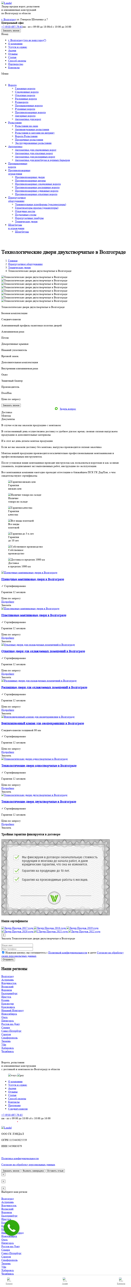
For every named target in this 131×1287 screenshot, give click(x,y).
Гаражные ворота (25, 88)
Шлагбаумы (22, 231)
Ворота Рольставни (26, 136)
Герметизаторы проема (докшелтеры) (36, 207)
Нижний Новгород (12, 1010)
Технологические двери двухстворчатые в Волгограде (38, 801)
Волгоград (7, 976)
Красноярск (8, 1007)
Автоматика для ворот (28, 119)
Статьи (12, 57)
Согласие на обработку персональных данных (28, 1164)
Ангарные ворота (25, 115)
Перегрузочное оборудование (25, 264)
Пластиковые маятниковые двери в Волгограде (33, 615)
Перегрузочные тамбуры (29, 218)
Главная (12, 260)
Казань (5, 1000)
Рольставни (15, 122)
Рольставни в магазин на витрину (35, 132)
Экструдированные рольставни (33, 143)
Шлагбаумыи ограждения (16, 226)
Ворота (12, 85)
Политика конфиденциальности (20, 1158)
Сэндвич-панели (18, 1108)
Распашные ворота (26, 98)
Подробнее (7, 601)
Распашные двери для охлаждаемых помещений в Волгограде (44, 687)
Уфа (3, 1044)
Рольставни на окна (26, 126)
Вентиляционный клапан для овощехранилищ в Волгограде (42, 723)
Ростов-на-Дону (10, 1024)
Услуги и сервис (17, 47)
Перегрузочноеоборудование (17, 199)
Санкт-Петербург (11, 1030)
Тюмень (6, 1041)
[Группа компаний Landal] (6, 3)
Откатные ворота (25, 95)
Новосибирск (9, 1013)
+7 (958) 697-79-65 (12, 26)
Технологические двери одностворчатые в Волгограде (38, 765)
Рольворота (21, 102)
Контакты (14, 67)
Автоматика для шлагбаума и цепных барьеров (42, 160)
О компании (15, 43)
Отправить (8, 959)
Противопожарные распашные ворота (37, 187)
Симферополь (9, 1037)
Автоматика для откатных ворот (34, 153)
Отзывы (13, 53)
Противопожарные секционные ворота (38, 184)
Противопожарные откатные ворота (36, 194)
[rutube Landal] (9, 1124)
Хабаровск (7, 1047)
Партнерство (15, 64)
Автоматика (15, 146)
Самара (5, 1027)
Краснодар (7, 1003)
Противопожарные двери (30, 177)
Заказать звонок (11, 30)
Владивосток (9, 983)
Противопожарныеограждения (19, 172)
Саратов (6, 1034)
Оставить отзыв (55, 1171)
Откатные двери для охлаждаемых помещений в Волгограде (43, 651)
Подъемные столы (25, 214)
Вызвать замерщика (33, 1171)
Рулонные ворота (25, 108)
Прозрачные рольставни (29, 139)
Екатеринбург (9, 993)
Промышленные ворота (29, 105)
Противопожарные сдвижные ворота (36, 190)
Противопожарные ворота (30, 112)
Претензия (14, 1105)
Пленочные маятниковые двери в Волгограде (32, 579)
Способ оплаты (17, 60)
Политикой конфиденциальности (67, 952)
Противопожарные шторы (30, 180)
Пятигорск (7, 1020)
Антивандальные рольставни (32, 129)
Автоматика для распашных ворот (35, 156)
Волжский (7, 986)
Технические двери (26, 221)
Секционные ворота (27, 91)
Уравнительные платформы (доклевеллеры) (40, 204)
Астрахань (7, 979)
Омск (4, 1017)
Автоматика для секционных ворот (35, 149)
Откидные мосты (25, 211)
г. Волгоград (8, 19)
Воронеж (6, 990)
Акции (12, 50)
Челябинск (7, 1051)
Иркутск (6, 996)
